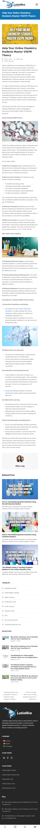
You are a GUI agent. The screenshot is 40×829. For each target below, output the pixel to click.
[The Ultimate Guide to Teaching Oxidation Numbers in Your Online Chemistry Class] (20, 555)
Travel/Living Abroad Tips (12, 624)
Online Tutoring (9, 597)
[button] (37, 4)
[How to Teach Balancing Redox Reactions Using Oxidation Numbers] (20, 522)
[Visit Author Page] (20, 458)
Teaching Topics (9, 611)
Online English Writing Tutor (11, 774)
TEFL (6, 615)
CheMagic (8, 313)
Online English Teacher (9, 770)
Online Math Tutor (7, 779)
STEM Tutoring (8, 61)
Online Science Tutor (8, 783)
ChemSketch (9, 393)
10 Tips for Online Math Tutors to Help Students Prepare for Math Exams (29, 696)
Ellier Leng (19, 59)
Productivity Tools (10, 602)
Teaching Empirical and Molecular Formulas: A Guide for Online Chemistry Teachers (10, 696)
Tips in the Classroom (11, 620)
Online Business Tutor (9, 788)
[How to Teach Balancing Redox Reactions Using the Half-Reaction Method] (20, 489)
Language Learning (10, 588)
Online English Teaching (11, 592)
